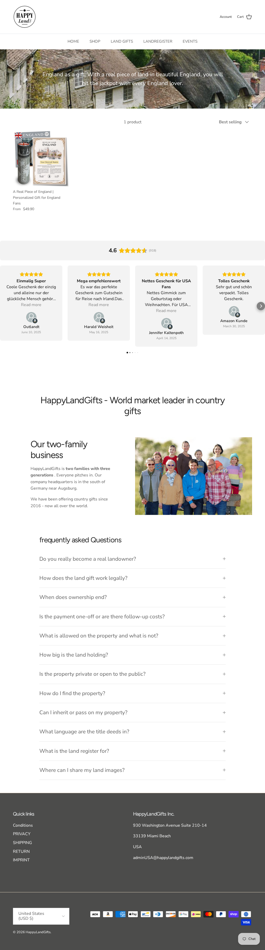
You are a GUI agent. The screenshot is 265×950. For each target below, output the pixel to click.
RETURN (21, 851)
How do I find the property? (72, 693)
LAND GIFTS (122, 41)
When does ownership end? (73, 597)
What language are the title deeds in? (84, 731)
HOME (73, 41)
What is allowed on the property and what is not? (98, 635)
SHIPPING (22, 843)
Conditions (23, 825)
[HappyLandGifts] (24, 16)
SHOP (95, 41)
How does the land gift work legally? (83, 578)
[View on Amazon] (31, 317)
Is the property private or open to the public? (92, 674)
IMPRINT (21, 860)
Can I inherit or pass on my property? (83, 712)
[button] (4, 306)
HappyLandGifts (38, 932)
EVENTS (190, 41)
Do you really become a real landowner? (87, 559)
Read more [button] (31, 305)
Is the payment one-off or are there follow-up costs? (102, 616)
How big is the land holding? (73, 654)
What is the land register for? (74, 751)
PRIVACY (22, 834)
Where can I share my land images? (81, 770)
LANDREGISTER (157, 41)
